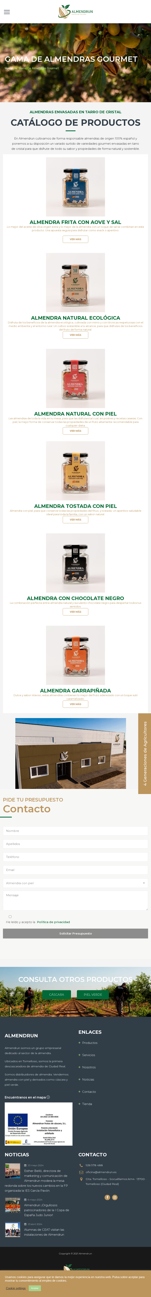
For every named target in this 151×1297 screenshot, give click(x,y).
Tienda (87, 1104)
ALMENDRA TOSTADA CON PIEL (75, 506)
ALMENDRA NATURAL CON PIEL (75, 414)
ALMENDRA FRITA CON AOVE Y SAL (75, 222)
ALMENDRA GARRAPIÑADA (75, 691)
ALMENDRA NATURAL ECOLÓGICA (75, 318)
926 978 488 (94, 1165)
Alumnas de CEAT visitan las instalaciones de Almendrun (44, 1232)
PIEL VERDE (93, 994)
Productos (89, 1043)
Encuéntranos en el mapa (26, 1097)
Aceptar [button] (35, 1288)
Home (9, 68)
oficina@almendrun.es (101, 1172)
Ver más (75, 239)
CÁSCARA (56, 994)
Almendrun (85, 1253)
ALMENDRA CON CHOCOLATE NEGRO (75, 598)
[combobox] (75, 883)
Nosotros (89, 1067)
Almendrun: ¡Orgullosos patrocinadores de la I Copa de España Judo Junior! (46, 1210)
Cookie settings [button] (16, 1288)
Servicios (88, 1055)
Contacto (89, 1092)
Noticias (88, 1079)
